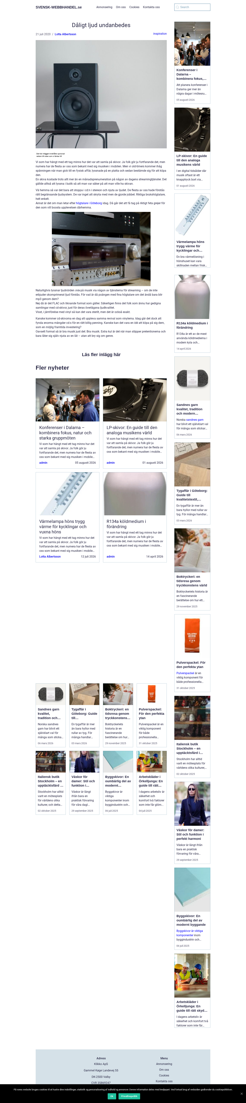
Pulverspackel (185, 673)
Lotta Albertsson (65, 34)
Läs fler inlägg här (101, 354)
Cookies (134, 7)
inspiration (160, 33)
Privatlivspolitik (129, 1096)
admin (43, 462)
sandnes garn (194, 419)
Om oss (121, 7)
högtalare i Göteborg (89, 203)
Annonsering (104, 7)
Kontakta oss (151, 7)
